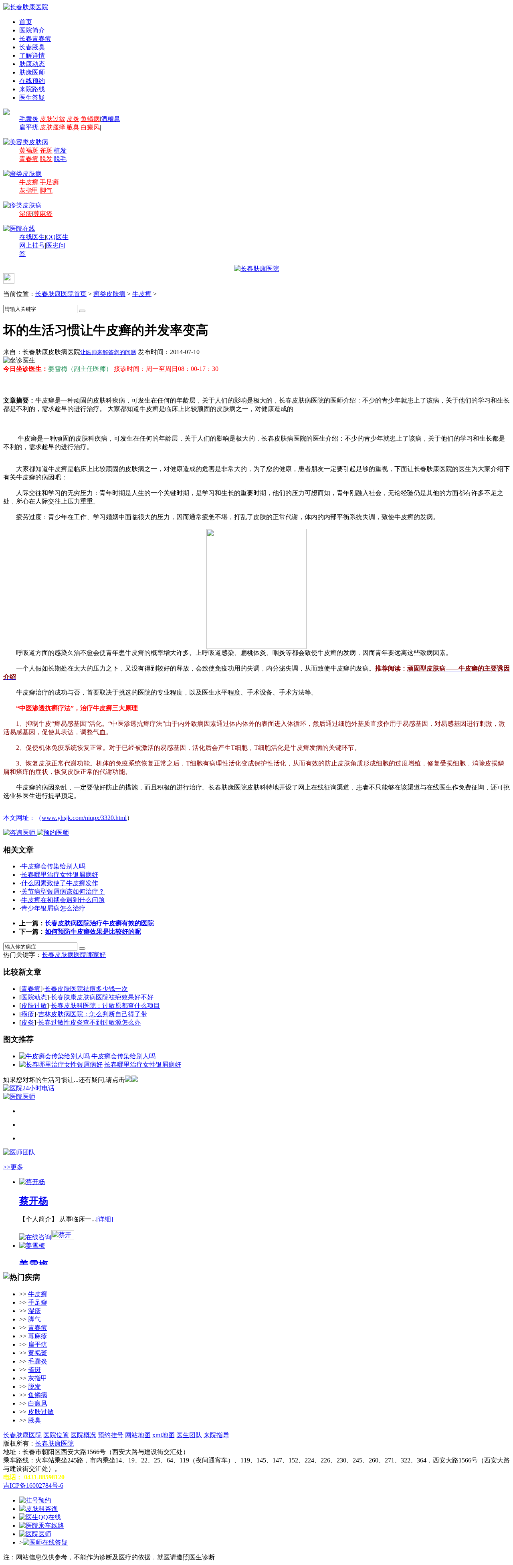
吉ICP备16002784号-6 (33, 1485)
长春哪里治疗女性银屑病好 (59, 874)
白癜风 (90, 127)
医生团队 (189, 1435)
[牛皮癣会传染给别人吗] (54, 1056)
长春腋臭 (32, 47)
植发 (60, 150)
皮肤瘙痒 (52, 127)
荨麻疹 (43, 213)
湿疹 (25, 213)
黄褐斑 (28, 150)
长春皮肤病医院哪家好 (74, 954)
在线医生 (32, 237)
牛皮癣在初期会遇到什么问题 (63, 899)
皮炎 (73, 118)
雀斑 (46, 150)
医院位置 (56, 1435)
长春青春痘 (35, 38)
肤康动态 (32, 63)
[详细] (104, 1219)
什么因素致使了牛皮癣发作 (59, 883)
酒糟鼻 (110, 118)
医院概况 (83, 1435)
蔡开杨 (33, 1201)
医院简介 (32, 30)
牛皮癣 (28, 182)
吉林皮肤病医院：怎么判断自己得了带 (92, 1014)
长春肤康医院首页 (61, 293)
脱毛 (60, 158)
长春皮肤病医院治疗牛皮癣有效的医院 (99, 923)
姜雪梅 (33, 1264)
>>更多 (13, 1167)
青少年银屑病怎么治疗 (53, 908)
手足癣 (49, 182)
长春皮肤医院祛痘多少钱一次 (86, 988)
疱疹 (27, 1014)
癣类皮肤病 (109, 293)
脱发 (46, 158)
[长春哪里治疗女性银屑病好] (61, 1064)
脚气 (46, 190)
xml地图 (163, 1435)
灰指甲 (28, 190)
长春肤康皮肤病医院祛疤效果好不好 (102, 997)
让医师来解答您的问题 (108, 352)
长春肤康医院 (22, 1435)
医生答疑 (32, 97)
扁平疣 (28, 127)
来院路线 (32, 89)
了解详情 (32, 55)
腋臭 (73, 127)
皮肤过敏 (52, 118)
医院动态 (34, 997)
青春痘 (28, 158)
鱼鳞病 (90, 118)
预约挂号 (110, 1435)
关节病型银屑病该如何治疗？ (63, 891)
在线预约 (32, 80)
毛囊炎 (28, 118)
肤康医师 (32, 72)
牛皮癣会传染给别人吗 (53, 866)
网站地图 (138, 1435)
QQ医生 (57, 237)
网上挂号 (32, 245)
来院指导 (216, 1435)
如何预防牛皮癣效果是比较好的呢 (93, 931)
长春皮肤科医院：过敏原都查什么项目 (105, 1005)
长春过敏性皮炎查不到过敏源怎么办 (89, 1022)
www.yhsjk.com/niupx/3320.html (84, 817)
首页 (25, 21)
